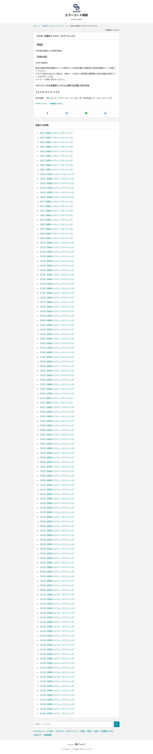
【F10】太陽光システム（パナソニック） (57, 242)
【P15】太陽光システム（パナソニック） (57, 507)
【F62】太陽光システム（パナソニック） (57, 370)
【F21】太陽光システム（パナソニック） (57, 283)
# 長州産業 (47, 735)
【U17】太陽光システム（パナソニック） (57, 617)
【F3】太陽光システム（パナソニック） (56, 210)
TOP (34, 26)
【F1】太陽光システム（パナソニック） (56, 201)
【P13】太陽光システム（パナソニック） (57, 498)
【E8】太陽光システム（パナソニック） (56, 164)
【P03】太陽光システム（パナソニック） (57, 452)
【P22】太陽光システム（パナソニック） (57, 562)
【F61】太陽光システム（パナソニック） (57, 365)
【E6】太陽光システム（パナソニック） (56, 155)
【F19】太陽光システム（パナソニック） (57, 274)
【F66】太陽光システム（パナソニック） (57, 388)
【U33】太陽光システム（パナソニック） (57, 681)
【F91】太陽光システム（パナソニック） (57, 439)
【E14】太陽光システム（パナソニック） (57, 192)
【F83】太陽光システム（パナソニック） (57, 416)
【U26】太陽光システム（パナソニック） (57, 649)
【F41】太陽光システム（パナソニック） (57, 324)
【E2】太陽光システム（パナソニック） (56, 137)
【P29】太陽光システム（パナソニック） (57, 589)
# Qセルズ (37, 735)
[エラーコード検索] (76, 8)
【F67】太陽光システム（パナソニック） (57, 393)
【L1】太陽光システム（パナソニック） (56, 398)
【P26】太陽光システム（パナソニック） (57, 576)
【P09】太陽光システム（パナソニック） (57, 480)
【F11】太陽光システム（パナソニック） (57, 247)
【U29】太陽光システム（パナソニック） (57, 663)
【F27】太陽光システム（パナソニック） (57, 302)
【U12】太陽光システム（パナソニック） (57, 599)
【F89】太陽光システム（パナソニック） (57, 430)
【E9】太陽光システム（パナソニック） (56, 169)
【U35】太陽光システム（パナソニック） (57, 690)
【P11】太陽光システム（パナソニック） (57, 489)
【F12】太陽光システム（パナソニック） (57, 251)
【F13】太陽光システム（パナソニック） (57, 256)
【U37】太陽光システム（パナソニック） (57, 699)
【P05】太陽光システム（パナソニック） (57, 461)
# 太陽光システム (55, 103)
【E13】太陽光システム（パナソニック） (57, 187)
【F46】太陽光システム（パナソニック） (57, 338)
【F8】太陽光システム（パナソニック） (56, 233)
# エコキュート (39, 731)
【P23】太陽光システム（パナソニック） (57, 567)
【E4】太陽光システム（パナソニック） (56, 146)
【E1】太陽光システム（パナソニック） (56, 132)
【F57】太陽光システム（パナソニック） (57, 347)
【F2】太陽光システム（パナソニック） (56, 206)
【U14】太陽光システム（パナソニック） (57, 608)
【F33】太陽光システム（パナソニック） (57, 311)
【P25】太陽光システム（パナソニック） (57, 571)
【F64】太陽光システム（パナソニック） (57, 379)
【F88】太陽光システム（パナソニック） (57, 425)
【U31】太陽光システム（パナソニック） (57, 672)
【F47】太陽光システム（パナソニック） (57, 343)
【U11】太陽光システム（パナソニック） (57, 594)
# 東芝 (89, 731)
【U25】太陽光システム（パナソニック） (57, 644)
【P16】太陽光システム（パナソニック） (57, 512)
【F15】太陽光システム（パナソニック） (57, 265)
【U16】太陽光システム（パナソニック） (57, 713)
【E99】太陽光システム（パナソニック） (57, 197)
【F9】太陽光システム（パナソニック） (56, 238)
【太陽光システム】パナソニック (52, 26)
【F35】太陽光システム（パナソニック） (57, 315)
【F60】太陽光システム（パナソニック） (57, 361)
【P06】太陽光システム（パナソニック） (57, 466)
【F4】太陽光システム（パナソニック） (56, 215)
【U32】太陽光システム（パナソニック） (57, 676)
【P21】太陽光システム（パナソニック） (57, 557)
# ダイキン (60, 731)
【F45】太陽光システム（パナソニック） (57, 334)
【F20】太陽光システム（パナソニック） (57, 279)
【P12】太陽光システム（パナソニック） (57, 494)
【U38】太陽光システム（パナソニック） (57, 704)
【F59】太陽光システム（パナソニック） (57, 356)
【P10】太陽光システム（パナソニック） (57, 484)
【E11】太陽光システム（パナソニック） (57, 178)
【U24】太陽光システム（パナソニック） (57, 640)
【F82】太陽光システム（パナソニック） (57, 411)
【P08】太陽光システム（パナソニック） (57, 475)
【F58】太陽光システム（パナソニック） (57, 352)
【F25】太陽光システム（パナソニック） (57, 292)
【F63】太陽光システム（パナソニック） (57, 375)
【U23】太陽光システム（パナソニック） (57, 635)
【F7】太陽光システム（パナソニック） (56, 228)
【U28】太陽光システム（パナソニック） (57, 658)
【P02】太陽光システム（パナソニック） (57, 448)
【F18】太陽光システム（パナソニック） (57, 270)
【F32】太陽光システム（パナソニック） (57, 306)
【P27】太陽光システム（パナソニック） (57, 580)
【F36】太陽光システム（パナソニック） (57, 320)
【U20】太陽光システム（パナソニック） (57, 626)
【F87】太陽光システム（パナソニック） (57, 420)
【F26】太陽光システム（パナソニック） (57, 297)
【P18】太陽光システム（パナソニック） (57, 521)
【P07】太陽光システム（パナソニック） (57, 471)
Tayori (76, 749)
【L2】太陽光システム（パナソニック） (56, 402)
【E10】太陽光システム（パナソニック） (57, 174)
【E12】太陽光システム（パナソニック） (57, 183)
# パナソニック (41, 103)
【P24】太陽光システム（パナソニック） (57, 535)
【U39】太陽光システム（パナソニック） (57, 708)
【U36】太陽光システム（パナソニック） (57, 695)
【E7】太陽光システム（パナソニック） (56, 160)
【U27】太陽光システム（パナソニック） (57, 653)
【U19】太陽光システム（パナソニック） (57, 621)
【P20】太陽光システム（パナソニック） (57, 530)
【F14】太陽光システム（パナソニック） (57, 260)
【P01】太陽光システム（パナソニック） (57, 443)
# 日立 (95, 731)
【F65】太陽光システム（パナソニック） (57, 384)
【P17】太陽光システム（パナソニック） (57, 516)
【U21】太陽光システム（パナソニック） (57, 631)
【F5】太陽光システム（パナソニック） (56, 219)
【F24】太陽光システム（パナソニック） (57, 288)
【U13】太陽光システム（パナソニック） (57, 603)
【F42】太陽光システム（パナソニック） (57, 329)
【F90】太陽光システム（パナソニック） (57, 434)
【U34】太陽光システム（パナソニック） (57, 685)
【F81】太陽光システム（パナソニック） (57, 407)
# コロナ (50, 731)
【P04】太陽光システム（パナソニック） (57, 457)
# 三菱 (82, 731)
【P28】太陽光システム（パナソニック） (57, 585)
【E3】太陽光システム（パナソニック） (56, 142)
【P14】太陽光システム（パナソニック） (57, 503)
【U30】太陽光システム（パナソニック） (57, 667)
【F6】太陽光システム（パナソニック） (56, 224)
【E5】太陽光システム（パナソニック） (56, 151)
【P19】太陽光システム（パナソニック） (57, 526)
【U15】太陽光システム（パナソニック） (57, 612)
